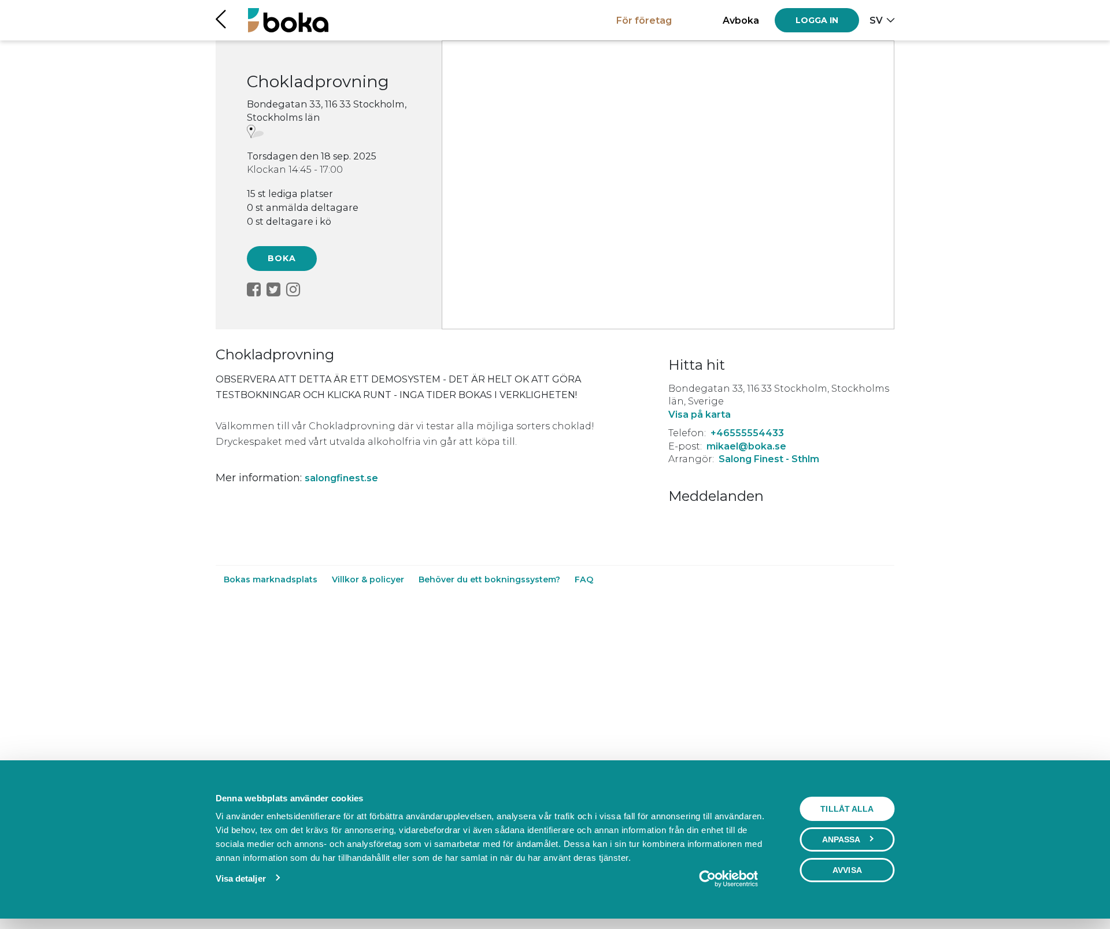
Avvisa (847, 870)
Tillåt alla (847, 808)
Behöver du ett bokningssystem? (491, 579)
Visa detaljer (241, 878)
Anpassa (841, 839)
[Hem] (288, 20)
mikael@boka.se (746, 446)
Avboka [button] (741, 20)
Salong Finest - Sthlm (769, 459)
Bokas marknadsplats (272, 579)
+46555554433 (747, 433)
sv (876, 20)
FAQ (584, 579)
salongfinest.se (341, 478)
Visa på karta (699, 414)
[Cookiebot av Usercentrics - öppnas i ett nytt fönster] (728, 878)
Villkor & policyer (369, 579)
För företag (644, 20)
